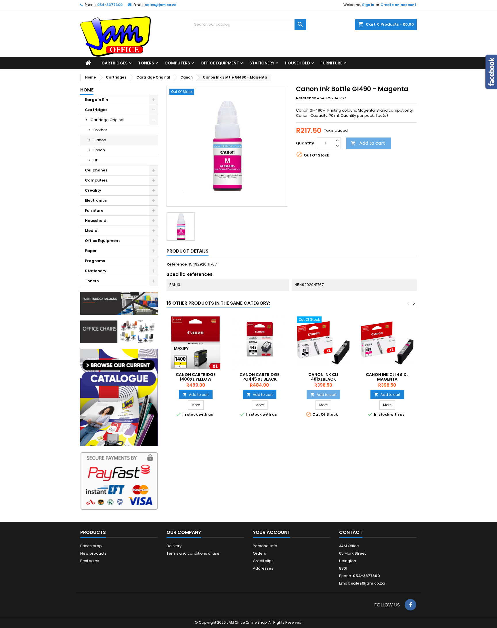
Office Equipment (219, 63)
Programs (95, 261)
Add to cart (368, 143)
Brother (100, 130)
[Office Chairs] (119, 331)
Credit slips (263, 561)
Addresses (263, 568)
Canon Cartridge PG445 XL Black (259, 377)
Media (91, 230)
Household (297, 63)
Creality (93, 190)
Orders (259, 553)
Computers (177, 63)
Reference (306, 98)
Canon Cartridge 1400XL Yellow (195, 377)
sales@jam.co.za (161, 4)
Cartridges (115, 63)
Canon (99, 140)
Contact (350, 532)
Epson (99, 150)
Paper (91, 250)
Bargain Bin (96, 99)
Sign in (368, 4)
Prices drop (91, 546)
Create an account (398, 4)
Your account (271, 532)
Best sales (89, 561)
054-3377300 (110, 4)
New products (93, 553)
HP (95, 160)
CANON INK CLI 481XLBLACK (323, 377)
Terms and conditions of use (193, 553)
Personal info (265, 546)
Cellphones (96, 170)
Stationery (261, 63)
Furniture (331, 63)
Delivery (174, 546)
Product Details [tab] (188, 251)
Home (86, 90)
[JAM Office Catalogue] (119, 397)
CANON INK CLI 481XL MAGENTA (387, 377)
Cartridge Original (107, 120)
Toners (146, 63)
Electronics (96, 200)
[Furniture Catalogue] (119, 303)
